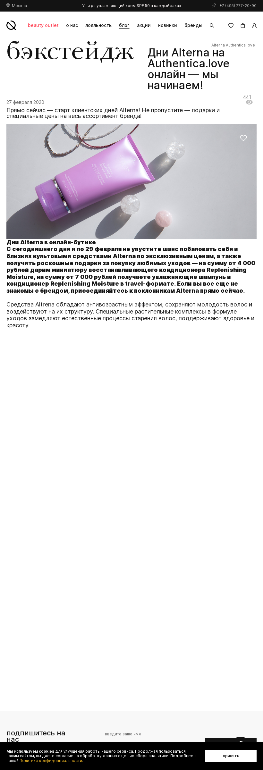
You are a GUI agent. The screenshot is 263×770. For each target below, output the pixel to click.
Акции (144, 25)
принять (231, 755)
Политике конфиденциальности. (51, 760)
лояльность (98, 25)
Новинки (167, 25)
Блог (124, 25)
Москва (19, 5)
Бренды (193, 25)
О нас (72, 25)
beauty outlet (43, 25)
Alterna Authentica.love (233, 45)
